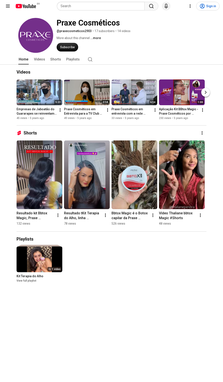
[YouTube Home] (25, 6)
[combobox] (102, 6)
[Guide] (7, 6)
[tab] (23, 59)
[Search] (151, 6)
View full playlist (26, 280)
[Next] (205, 92)
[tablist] (111, 59)
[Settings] (190, 6)
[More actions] (60, 110)
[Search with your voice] (166, 6)
